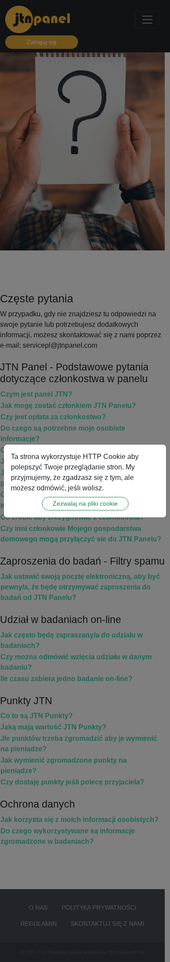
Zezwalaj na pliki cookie (85, 503)
